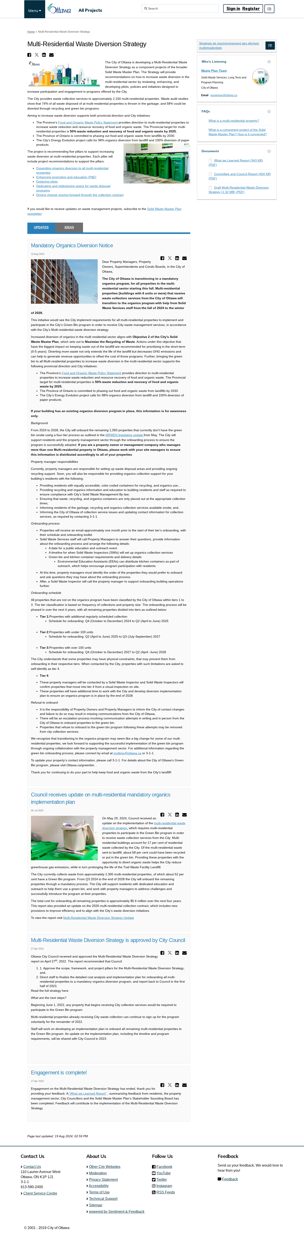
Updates (41, 227)
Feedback (230, 1179)
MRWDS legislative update (124, 435)
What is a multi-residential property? (234, 120)
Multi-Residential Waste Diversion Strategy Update (98, 918)
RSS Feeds (165, 1192)
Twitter (163, 1179)
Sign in (233, 8)
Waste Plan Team (214, 70)
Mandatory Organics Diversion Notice (72, 245)
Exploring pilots (47, 181)
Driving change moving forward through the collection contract (80, 195)
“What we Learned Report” (87, 1093)
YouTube (164, 1173)
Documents (210, 151)
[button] (29, 55)
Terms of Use (99, 1192)
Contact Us (32, 1167)
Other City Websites (104, 1167)
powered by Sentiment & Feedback (116, 1211)
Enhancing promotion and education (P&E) (66, 177)
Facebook (165, 1167)
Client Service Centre (40, 1193)
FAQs (206, 111)
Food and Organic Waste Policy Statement (88, 122)
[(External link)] (270, 45)
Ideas (69, 227)
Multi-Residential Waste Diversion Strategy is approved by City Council (108, 940)
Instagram (165, 1186)
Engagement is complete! (59, 1072)
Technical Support (103, 1199)
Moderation (98, 1173)
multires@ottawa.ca (127, 753)
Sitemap (95, 1205)
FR (269, 9)
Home (31, 31)
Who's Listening (214, 61)
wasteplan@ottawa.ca (224, 95)
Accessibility (99, 1186)
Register (251, 8)
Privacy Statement (103, 1179)
